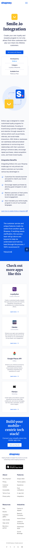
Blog (4, 508)
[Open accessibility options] (27, 249)
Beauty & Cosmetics (20, 514)
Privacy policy (6, 496)
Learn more (13, 311)
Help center (6, 523)
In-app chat (20, 493)
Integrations (20, 496)
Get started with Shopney (14, 52)
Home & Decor (21, 518)
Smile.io (14, 61)
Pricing (4, 482)
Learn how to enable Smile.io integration (13, 211)
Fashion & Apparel (20, 509)
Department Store (20, 527)
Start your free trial (14, 445)
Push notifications (20, 489)
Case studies (6, 520)
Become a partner (5, 527)
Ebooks (5, 511)
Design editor (21, 478)
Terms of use (6, 493)
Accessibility (6, 490)
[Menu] (26, 3)
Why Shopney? (7, 478)
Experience (20, 485)
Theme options (21, 482)
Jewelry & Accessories (20, 522)
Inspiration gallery (5, 515)
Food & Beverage (19, 532)
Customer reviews (5, 486)
